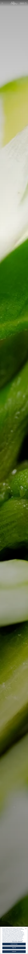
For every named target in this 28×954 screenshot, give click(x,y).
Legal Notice (20, 941)
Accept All (14, 951)
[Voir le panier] (25, 3)
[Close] (25, 928)
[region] (14, 940)
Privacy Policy (14, 941)
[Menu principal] (2, 3)
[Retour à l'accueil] (14, 3)
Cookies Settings (14, 944)
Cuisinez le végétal (14, 477)
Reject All (14, 947)
